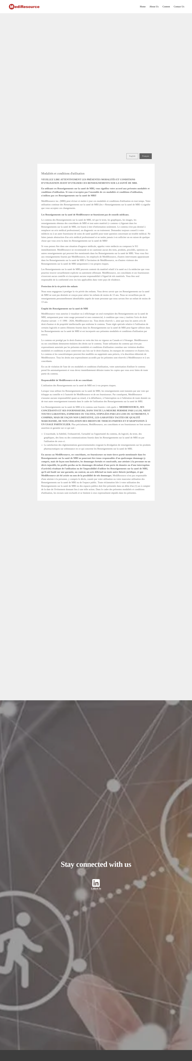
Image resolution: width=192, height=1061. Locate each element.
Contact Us (179, 6)
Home (143, 6)
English (132, 156)
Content (166, 6)
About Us (154, 6)
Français (145, 156)
